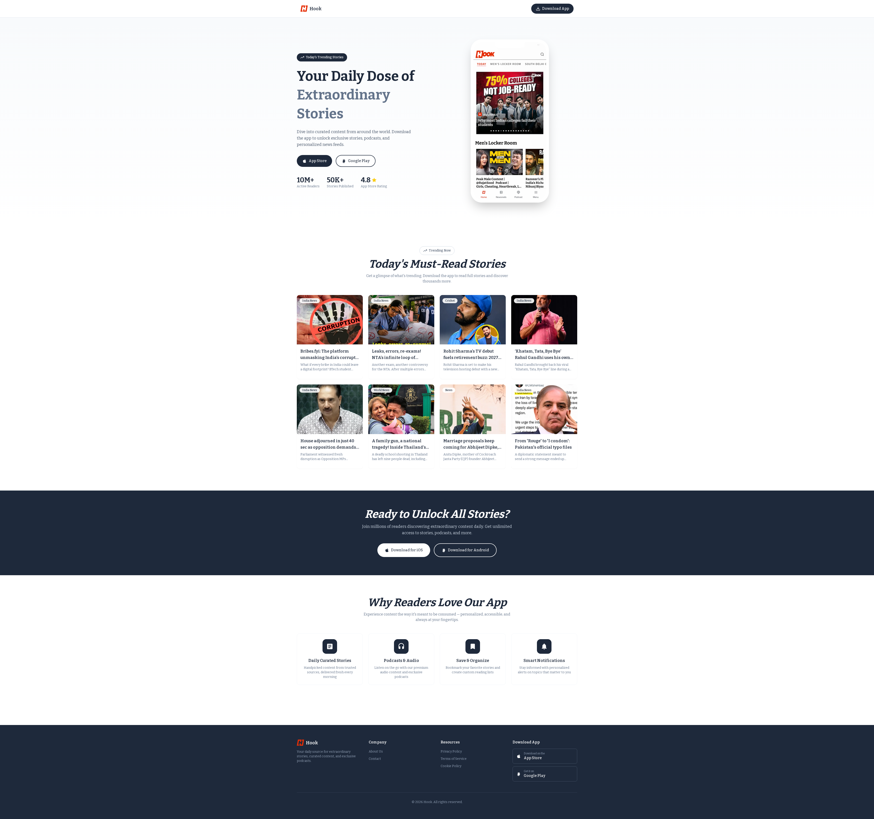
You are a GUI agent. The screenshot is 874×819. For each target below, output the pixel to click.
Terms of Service (454, 759)
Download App (555, 8)
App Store (318, 161)
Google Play (359, 161)
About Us (376, 751)
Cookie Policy (451, 766)
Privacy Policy (451, 751)
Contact (375, 759)
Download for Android (468, 550)
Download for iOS (407, 550)
